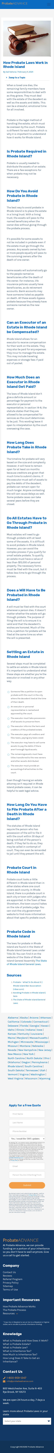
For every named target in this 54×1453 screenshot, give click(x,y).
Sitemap (8, 1286)
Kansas (12, 1033)
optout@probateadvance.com (16, 1157)
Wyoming (44, 1078)
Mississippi (41, 1042)
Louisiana (36, 1033)
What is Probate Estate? (17, 1344)
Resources (9, 1313)
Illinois (20, 1029)
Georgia (34, 1025)
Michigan (13, 1042)
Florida (24, 1025)
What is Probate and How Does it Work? (25, 1340)
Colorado (26, 1021)
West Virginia (15, 1078)
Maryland (22, 1037)
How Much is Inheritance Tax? (20, 1354)
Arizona (34, 1017)
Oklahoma (14, 1062)
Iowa (39, 1029)
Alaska (24, 1017)
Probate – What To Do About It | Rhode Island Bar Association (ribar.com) (27, 985)
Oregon (26, 1062)
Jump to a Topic (16, 77)
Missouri (13, 1046)
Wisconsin (31, 1078)
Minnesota (27, 1042)
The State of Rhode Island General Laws (27, 962)
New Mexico (14, 1054)
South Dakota (16, 1070)
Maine (11, 1037)
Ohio (46, 1058)
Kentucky (23, 1033)
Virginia (24, 1074)
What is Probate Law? (15, 1347)
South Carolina (33, 1066)
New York (28, 1054)
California (13, 1021)
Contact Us (9, 1272)
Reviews (7, 1275)
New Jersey (44, 1050)
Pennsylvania (40, 1062)
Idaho (11, 1029)
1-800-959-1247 (16, 1377)
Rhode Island (15, 1066)
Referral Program (12, 1279)
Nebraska (37, 1046)
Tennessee (32, 1070)
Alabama (13, 1017)
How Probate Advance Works (19, 1306)
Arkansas (45, 1017)
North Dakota (34, 1058)
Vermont (13, 1074)
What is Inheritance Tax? (17, 1351)
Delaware (13, 1025)
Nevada (12, 1050)
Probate (15, 3)
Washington (38, 1074)
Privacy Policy (14, 1160)
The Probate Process (14, 1310)
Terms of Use (10, 1289)
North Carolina (16, 1058)
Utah (43, 1070)
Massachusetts (39, 1037)
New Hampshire (27, 1050)
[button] (27, 78)
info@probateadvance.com (19, 1381)
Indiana (30, 1029)
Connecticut (40, 1021)
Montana (25, 1046)
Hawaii (45, 1025)
